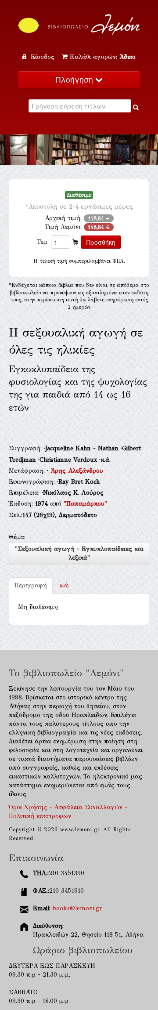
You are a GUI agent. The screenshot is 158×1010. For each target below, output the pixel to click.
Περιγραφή (30, 585)
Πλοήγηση (75, 79)
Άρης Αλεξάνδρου (76, 470)
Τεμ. (43, 242)
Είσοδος (43, 57)
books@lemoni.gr (77, 908)
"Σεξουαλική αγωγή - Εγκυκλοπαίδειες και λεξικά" (79, 553)
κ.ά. (64, 585)
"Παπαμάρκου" (85, 503)
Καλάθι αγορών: (103, 57)
